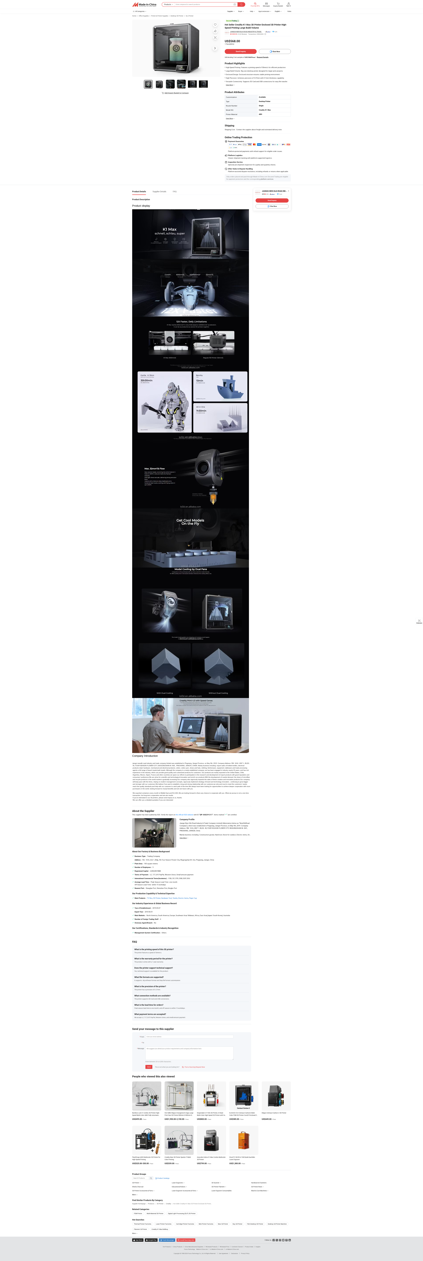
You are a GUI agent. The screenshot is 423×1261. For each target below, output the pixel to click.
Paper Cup (193, 898)
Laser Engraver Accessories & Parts (184, 1191)
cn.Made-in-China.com (232, 1249)
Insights (258, 1247)
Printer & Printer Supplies (159, 16)
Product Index (249, 1247)
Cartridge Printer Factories (185, 1224)
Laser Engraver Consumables (222, 1191)
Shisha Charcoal (137, 1187)
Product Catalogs (163, 1178)
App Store (137, 1240)
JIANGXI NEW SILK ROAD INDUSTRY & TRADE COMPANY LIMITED (246, 32)
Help (251, 11)
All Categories (140, 11)
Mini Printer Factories (206, 1224)
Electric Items (183, 898)
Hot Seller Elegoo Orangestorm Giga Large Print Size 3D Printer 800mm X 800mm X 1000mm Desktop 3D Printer (179, 1115)
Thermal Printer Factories (142, 1224)
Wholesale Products (211, 1247)
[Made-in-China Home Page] (144, 4)
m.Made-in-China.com (216, 1249)
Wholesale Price (224, 1247)
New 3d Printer (223, 1224)
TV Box (149, 898)
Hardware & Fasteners (258, 1183)
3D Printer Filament (218, 1187)
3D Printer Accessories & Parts (142, 1191)
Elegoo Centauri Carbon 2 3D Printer (274, 1113)
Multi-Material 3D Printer (155, 1213)
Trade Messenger (167, 1240)
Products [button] (167, 4)
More (134, 1233)
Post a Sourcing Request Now (193, 1067)
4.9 (265, 194)
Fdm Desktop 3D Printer (255, 1224)
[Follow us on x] (277, 1240)
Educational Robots (178, 1187)
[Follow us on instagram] (280, 1240)
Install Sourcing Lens (187, 1240)
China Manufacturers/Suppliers (194, 1247)
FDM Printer (138, 1213)
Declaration (234, 1253)
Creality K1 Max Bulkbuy (160, 1229)
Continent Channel (237, 1247)
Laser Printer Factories (163, 1224)
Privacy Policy (245, 1253)
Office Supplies (144, 16)
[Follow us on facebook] (274, 1240)
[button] (235, 4)
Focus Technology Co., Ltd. (196, 1253)
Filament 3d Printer (140, 1229)
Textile (175, 898)
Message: (141, 1048)
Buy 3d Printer (237, 1224)
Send (149, 1067)
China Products (177, 1247)
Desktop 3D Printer (177, 16)
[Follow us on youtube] (283, 1240)
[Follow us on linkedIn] (289, 1240)
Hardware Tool (166, 898)
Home (134, 16)
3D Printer (156, 898)
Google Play (151, 1240)
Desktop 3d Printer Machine (277, 1224)
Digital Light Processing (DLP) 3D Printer (182, 1213)
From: (142, 1037)
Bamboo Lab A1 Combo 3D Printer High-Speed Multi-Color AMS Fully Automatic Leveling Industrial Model (146, 1115)
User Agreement (223, 1253)
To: (143, 1043)
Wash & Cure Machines (259, 1191)
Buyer (240, 11)
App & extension (263, 11)
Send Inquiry (241, 51)
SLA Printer (189, 16)
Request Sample (262, 57)
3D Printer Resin (256, 1187)
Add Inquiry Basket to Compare (177, 93)
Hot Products (167, 1247)
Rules (289, 11)
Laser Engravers (177, 1183)
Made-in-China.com (202, 1249)
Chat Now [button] (276, 51)
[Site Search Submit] (241, 4)
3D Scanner (215, 1183)
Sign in (288, 6)
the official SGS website (184, 815)
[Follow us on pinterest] (286, 1240)
